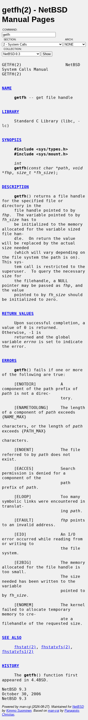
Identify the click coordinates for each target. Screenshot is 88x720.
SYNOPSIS (12, 140)
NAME (7, 88)
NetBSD (78, 706)
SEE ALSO (12, 637)
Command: (11, 29)
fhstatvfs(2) (55, 647)
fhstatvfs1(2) (18, 651)
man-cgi (53, 710)
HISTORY (10, 665)
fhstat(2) (25, 647)
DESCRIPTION (15, 187)
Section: (11, 39)
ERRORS (9, 360)
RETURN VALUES (18, 313)
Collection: (13, 48)
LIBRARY (10, 111)
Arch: (71, 39)
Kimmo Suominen (19, 710)
